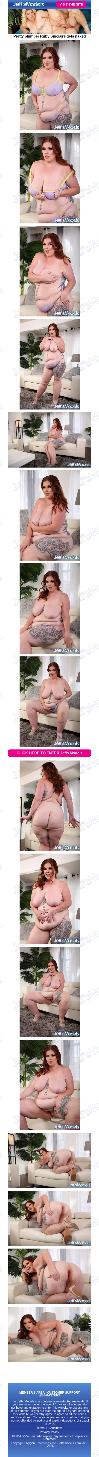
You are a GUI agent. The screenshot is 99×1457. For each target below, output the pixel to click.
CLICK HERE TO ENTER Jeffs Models (49, 753)
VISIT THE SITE (71, 4)
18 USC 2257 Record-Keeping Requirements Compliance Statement (49, 1438)
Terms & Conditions (49, 1428)
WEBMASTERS (49, 1395)
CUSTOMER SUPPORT (63, 1392)
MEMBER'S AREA (32, 1392)
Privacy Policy (49, 1432)
